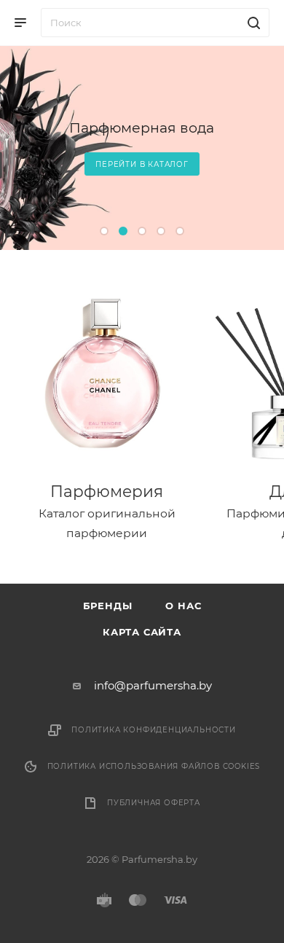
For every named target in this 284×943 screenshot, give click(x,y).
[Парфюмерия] (107, 374)
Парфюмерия (106, 491)
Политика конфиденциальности (153, 730)
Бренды (108, 605)
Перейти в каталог (142, 164)
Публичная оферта (153, 802)
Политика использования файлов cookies (154, 766)
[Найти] (251, 22)
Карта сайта (142, 632)
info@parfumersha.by (153, 685)
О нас (183, 605)
